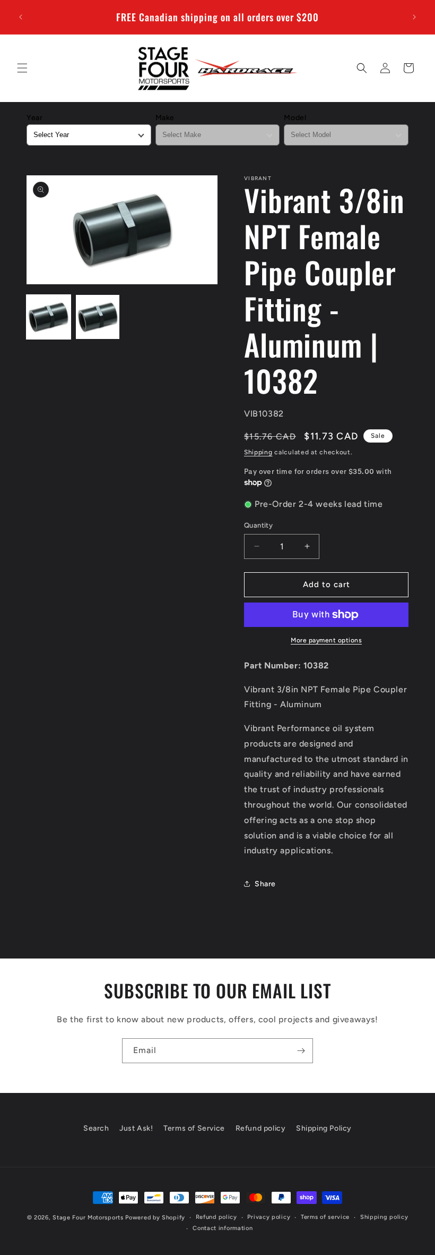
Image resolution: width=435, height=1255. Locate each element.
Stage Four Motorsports (88, 1217)
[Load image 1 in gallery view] (49, 317)
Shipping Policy (324, 1128)
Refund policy (261, 1128)
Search (96, 1128)
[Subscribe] (300, 1050)
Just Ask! (136, 1128)
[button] (22, 68)
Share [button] (265, 883)
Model (295, 117)
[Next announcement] (414, 17)
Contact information (223, 1228)
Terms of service (325, 1217)
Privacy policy (268, 1217)
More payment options (326, 640)
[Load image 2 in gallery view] (98, 317)
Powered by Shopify (155, 1217)
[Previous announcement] (20, 17)
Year (34, 117)
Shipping (258, 452)
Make (165, 117)
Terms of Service (194, 1128)
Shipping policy (384, 1217)
